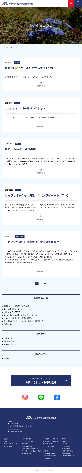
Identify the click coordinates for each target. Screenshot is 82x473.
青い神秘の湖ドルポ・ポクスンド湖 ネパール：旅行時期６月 (23, 321)
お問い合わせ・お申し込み (50, 441)
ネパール (17, 62)
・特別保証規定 (66, 446)
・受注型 (64, 444)
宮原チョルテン (9, 324)
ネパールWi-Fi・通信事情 (12, 312)
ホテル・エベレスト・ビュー (11, 444)
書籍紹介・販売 (19, 236)
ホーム (6, 47)
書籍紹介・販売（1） (10, 344)
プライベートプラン (27, 441)
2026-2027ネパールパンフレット (14, 309)
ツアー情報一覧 (26, 439)
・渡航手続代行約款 (67, 451)
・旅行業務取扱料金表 (68, 456)
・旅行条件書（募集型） (49, 453)
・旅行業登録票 (47, 458)
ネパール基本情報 (27, 446)
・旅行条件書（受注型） (49, 456)
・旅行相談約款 (66, 453)
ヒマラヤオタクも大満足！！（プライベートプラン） (21, 315)
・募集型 (64, 441)
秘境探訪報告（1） (10, 341)
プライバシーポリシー (49, 446)
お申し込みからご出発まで (50, 439)
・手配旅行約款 (66, 448)
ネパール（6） (8, 338)
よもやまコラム (8, 446)
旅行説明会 (25, 444)
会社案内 (6, 439)
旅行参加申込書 (47, 444)
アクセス (6, 441)
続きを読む (41, 86)
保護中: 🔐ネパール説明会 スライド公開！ (17, 306)
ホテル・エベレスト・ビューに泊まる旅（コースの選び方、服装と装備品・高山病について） (31, 451)
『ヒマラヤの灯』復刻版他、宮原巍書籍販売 (18, 318)
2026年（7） (8, 358)
